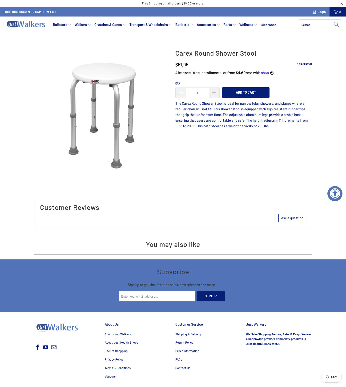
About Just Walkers (118, 334)
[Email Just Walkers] (53, 347)
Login (322, 12)
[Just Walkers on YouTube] (45, 347)
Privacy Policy (114, 359)
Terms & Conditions (118, 368)
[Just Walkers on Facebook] (37, 347)
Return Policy (184, 342)
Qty (177, 83)
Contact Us (182, 368)
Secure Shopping (116, 351)
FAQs (178, 359)
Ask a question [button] (292, 218)
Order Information (187, 351)
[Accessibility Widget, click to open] (334, 193)
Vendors (110, 376)
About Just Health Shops (121, 342)
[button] (62, 25)
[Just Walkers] (26, 24)
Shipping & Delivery (188, 334)
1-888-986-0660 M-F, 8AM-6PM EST (29, 12)
